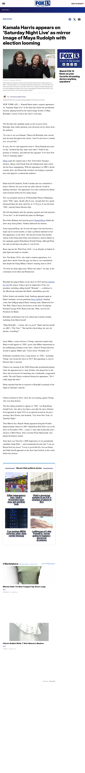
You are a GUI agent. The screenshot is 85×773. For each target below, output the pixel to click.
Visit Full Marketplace (48, 564)
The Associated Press (18, 97)
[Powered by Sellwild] (52, 681)
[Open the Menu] (3, 3)
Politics (7, 19)
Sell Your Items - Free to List (28, 564)
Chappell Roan (39, 220)
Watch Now (76, 4)
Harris (5, 160)
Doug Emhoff (36, 299)
